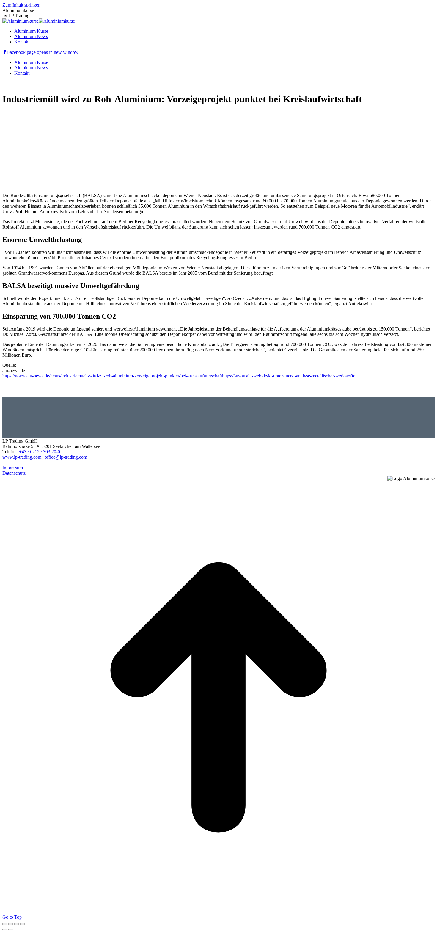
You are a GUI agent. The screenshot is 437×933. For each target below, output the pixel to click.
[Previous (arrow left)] (4, 929)
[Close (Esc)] (4, 924)
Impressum (12, 467)
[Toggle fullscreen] (16, 924)
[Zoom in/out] (22, 924)
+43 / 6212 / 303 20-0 (39, 451)
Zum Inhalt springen (21, 4)
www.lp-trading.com (21, 457)
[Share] (10, 924)
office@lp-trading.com (66, 457)
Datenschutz (14, 473)
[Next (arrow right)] (10, 929)
